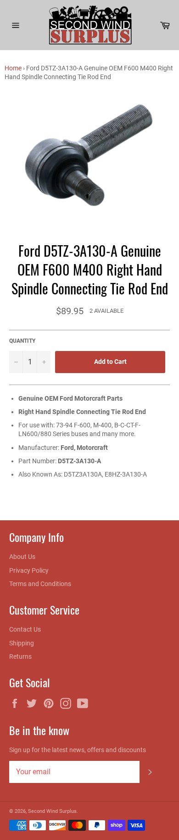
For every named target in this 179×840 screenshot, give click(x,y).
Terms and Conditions (40, 583)
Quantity (22, 341)
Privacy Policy (29, 570)
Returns (20, 656)
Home (13, 68)
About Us (22, 556)
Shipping (21, 643)
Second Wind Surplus (52, 811)
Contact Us (25, 629)
